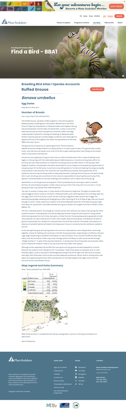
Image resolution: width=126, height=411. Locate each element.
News (85, 16)
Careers (57, 374)
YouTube (81, 371)
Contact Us (58, 377)
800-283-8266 (101, 382)
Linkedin (81, 377)
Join (104, 16)
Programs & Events (81, 23)
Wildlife (97, 16)
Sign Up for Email (60, 367)
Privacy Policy (59, 381)
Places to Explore (63, 23)
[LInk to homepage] (14, 21)
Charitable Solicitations (63, 384)
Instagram (82, 374)
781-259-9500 (101, 380)
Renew (110, 16)
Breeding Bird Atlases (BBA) (22, 48)
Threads (81, 381)
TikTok (80, 384)
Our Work (96, 23)
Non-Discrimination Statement (61, 392)
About (120, 23)
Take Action (109, 23)
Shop (91, 16)
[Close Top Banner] (124, 1)
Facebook (82, 367)
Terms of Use (59, 387)
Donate (119, 16)
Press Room (58, 371)
